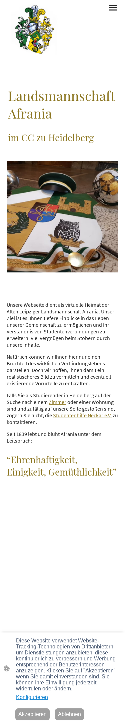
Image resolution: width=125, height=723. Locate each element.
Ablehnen (69, 714)
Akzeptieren (32, 714)
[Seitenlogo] (34, 29)
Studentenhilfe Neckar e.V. (82, 415)
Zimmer (57, 402)
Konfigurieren (32, 697)
